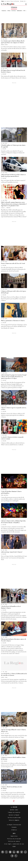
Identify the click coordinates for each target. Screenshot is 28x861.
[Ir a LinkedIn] (14, 852)
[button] (26, 4)
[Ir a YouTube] (17, 852)
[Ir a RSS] (16, 855)
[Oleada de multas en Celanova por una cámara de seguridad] (14, 134)
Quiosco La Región (14, 815)
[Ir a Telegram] (12, 855)
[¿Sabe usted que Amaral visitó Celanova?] (14, 541)
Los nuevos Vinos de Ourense (11, 1)
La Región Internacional (14, 824)
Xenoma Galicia (24, 1)
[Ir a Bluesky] (21, 852)
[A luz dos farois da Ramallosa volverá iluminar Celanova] (14, 596)
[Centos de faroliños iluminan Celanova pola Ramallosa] (14, 481)
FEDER (14, 846)
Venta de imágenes (14, 820)
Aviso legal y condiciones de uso (14, 843)
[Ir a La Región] (8, 4)
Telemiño (14, 827)
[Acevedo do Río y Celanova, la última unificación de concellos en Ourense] (14, 663)
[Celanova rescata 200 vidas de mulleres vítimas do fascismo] (14, 747)
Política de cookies (14, 841)
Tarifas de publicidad (14, 817)
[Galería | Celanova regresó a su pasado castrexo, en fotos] (14, 397)
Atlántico (14, 829)
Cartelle (13, 10)
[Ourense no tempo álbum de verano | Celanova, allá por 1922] (14, 719)
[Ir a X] (6, 852)
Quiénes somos (14, 809)
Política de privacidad (14, 838)
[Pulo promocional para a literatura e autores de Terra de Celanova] (14, 628)
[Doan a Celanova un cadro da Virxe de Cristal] (14, 253)
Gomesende (19, 10)
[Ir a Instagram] (10, 852)
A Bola (8, 10)
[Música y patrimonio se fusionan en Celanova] (14, 310)
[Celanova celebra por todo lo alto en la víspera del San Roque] (14, 281)
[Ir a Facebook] (2, 852)
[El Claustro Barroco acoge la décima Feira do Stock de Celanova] (14, 60)
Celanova (4, 10)
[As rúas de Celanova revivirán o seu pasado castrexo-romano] (14, 426)
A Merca (25, 10)
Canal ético (14, 836)
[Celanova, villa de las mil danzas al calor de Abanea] (14, 776)
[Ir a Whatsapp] (25, 852)
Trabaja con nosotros (14, 812)
